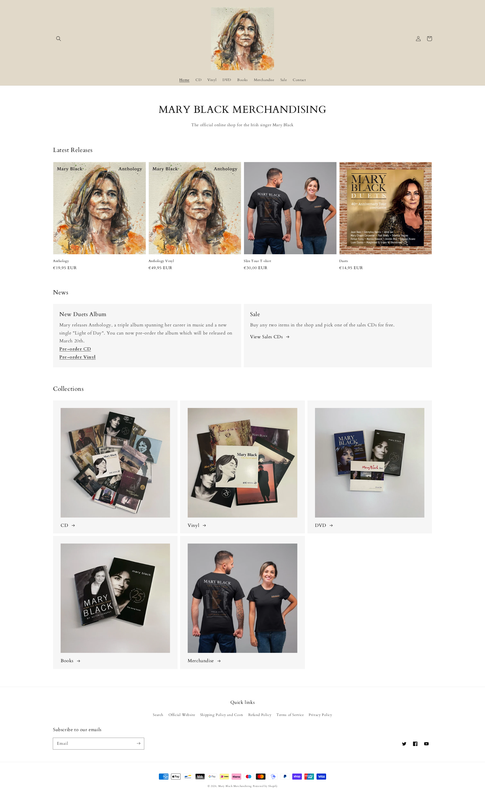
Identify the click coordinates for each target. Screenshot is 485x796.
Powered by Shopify (265, 786)
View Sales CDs (266, 337)
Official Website (181, 714)
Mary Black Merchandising (235, 786)
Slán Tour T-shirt (257, 261)
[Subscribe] (138, 743)
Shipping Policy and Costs (221, 714)
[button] (58, 38)
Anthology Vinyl (161, 261)
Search (158, 714)
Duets (343, 261)
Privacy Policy (320, 714)
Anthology (61, 261)
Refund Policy (260, 714)
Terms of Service (290, 714)
